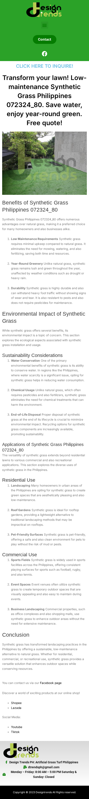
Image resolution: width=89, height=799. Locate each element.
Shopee (16, 703)
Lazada (16, 708)
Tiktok (15, 732)
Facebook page (51, 683)
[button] (44, 25)
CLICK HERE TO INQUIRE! (44, 66)
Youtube (16, 727)
